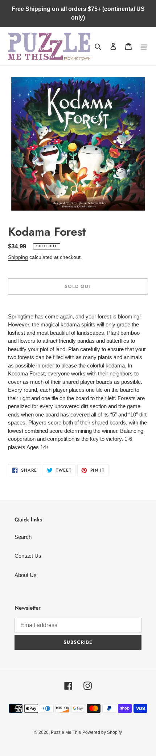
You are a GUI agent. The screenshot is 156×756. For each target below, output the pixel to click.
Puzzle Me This (66, 732)
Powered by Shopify (102, 732)
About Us (26, 575)
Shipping (18, 257)
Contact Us (28, 556)
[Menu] (143, 46)
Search (23, 537)
